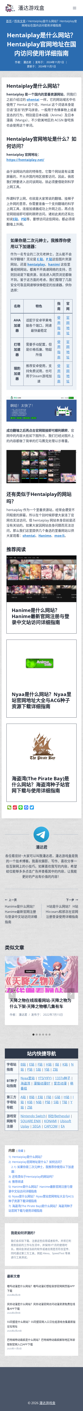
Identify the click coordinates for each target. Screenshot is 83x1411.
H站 (49, 1064)
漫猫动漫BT (42, 1083)
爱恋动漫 (60, 1083)
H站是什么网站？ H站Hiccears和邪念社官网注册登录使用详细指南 (62, 908)
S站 (38, 1069)
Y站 (46, 1069)
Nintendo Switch (33, 1116)
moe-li (59, 535)
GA (38, 1126)
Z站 (55, 1069)
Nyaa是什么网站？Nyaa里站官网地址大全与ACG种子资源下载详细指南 (41, 700)
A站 (23, 1097)
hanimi (54, 264)
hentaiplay (36, 264)
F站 (40, 1064)
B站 (23, 1064)
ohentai (33, 99)
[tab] (33, 1035)
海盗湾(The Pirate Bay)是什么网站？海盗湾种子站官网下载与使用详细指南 (41, 784)
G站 (57, 1097)
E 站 (40, 259)
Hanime (44, 535)
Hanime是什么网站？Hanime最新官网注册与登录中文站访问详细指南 (40, 616)
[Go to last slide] (12, 993)
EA (63, 1126)
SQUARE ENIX (31, 1121)
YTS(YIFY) (45, 1078)
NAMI (53, 1121)
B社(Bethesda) (59, 1116)
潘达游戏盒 (47, 1403)
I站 (57, 1064)
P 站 (49, 259)
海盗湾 (25, 1083)
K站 (65, 1064)
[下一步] (71, 993)
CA (46, 1126)
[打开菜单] (74, 8)
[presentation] (41, 579)
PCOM (52, 1126)
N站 (39, 1102)
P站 (23, 219)
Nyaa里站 (28, 1078)
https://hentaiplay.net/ (25, 160)
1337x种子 (62, 1078)
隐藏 (20, 1150)
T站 (64, 1102)
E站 (15, 219)
